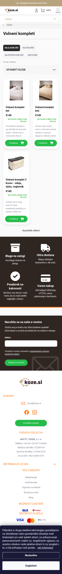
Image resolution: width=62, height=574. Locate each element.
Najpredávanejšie (14, 55)
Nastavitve (31, 555)
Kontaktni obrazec (31, 423)
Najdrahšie (28, 48)
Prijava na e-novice (16, 362)
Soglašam (31, 565)
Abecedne (32, 55)
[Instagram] (34, 411)
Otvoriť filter (15, 69)
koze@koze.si (34, 403)
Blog (31, 497)
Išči (54, 19)
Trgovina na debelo (31, 487)
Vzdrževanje (31, 482)
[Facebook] (26, 411)
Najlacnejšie (11, 48)
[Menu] (58, 10)
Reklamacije (31, 477)
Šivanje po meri (31, 492)
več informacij (45, 547)
